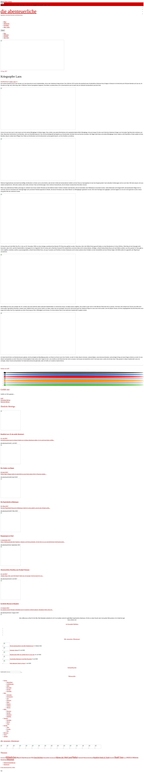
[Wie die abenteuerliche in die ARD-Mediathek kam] (7, 646)
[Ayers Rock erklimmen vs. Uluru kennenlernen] (35, 748)
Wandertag (3, 759)
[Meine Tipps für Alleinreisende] (98, 748)
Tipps (125, 757)
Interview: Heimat (14, 650)
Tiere (121, 757)
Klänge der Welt (62, 757)
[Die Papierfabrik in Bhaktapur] (72, 488)
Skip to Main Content (6, 1)
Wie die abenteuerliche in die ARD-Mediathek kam (21, 646)
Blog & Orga (20, 757)
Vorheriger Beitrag (5, 400)
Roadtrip (96, 757)
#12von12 (3, 757)
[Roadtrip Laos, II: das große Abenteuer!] (72, 420)
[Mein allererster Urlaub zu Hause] (7, 663)
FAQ (32, 757)
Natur (75, 757)
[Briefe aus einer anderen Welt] (54, 748)
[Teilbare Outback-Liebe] (60, 748)
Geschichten (38, 757)
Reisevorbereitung (88, 757)
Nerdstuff (80, 757)
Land (2, 398)
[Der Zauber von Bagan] (72, 454)
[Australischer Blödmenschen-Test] (73, 748)
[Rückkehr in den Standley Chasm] (67, 748)
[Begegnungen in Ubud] (72, 522)
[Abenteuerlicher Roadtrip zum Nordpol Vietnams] (72, 556)
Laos (14, 81)
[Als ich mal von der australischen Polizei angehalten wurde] (85, 748)
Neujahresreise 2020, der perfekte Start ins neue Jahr (22, 654)
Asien (11, 81)
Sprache (112, 757)
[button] (5, 372)
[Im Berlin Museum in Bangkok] (72, 590)
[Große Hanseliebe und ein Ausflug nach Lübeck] (41, 748)
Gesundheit (46, 757)
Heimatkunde (52, 757)
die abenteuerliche (18, 11)
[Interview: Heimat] (7, 650)
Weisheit (10, 760)
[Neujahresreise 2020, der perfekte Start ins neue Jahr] (7, 654)
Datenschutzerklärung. (56, 5)
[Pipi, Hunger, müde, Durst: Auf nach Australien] (79, 748)
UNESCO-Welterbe (132, 757)
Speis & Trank (105, 757)
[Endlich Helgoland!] (92, 748)
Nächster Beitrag (5, 402)
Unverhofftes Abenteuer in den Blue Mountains (21, 659)
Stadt (116, 757)
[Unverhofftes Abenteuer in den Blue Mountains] (7, 659)
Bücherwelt (28, 757)
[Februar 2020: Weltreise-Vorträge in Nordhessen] (48, 748)
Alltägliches (10, 757)
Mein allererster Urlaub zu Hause (17, 663)
